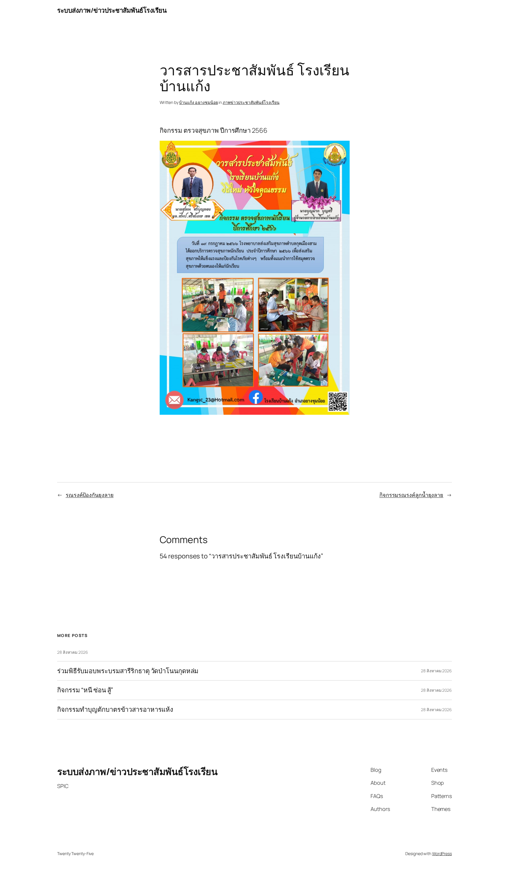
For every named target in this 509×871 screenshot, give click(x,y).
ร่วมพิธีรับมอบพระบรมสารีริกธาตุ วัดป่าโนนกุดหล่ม (128, 671)
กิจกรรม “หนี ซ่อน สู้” (85, 690)
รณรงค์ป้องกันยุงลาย (90, 494)
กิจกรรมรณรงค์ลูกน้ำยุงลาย (411, 494)
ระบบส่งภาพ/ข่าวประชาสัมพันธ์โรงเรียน (111, 10)
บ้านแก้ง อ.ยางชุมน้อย (198, 102)
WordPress (442, 853)
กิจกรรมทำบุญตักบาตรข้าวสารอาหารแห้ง (115, 709)
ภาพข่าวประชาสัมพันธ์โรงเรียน (251, 102)
